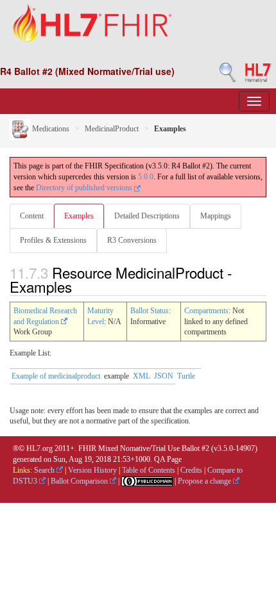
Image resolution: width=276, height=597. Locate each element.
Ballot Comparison (80, 481)
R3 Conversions (132, 240)
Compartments (206, 310)
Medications (49, 128)
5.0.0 (145, 176)
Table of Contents (148, 470)
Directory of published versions (85, 187)
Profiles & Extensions (53, 240)
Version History (92, 470)
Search (45, 470)
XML (141, 376)
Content (32, 215)
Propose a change (205, 481)
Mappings (215, 215)
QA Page (168, 459)
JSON (163, 376)
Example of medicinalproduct (56, 376)
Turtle (186, 376)
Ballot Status (149, 310)
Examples (79, 215)
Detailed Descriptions (147, 215)
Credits (191, 470)
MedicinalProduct (112, 128)
